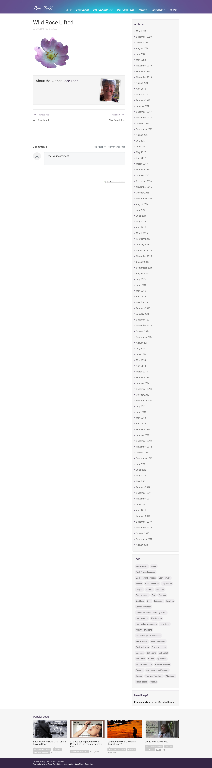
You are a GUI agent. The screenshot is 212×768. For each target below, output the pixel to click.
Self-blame (151, 653)
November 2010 (144, 527)
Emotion (149, 589)
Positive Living (142, 647)
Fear (153, 595)
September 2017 (144, 129)
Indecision (158, 601)
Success (139, 670)
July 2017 (141, 140)
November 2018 (144, 77)
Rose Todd (52, 29)
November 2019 (144, 65)
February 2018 (143, 100)
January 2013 (142, 435)
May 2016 (141, 221)
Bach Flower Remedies (146, 578)
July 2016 (141, 210)
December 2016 (144, 181)
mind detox (165, 624)
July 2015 (141, 279)
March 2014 (142, 371)
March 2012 (142, 481)
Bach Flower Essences (145, 572)
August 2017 (142, 135)
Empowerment (142, 595)
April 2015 (141, 296)
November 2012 (144, 446)
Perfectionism (142, 641)
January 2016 (142, 244)
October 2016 (142, 192)
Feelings (162, 595)
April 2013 (141, 423)
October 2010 (142, 533)
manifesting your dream (146, 624)
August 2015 (142, 273)
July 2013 (141, 406)
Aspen (153, 566)
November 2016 (144, 187)
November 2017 (144, 117)
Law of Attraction (143, 607)
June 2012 (141, 470)
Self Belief (163, 653)
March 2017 (142, 164)
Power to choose (159, 647)
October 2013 (142, 394)
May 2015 (141, 291)
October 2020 (142, 42)
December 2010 (144, 521)
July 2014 (141, 348)
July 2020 (141, 54)
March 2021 (142, 31)
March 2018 (142, 94)
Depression (167, 584)
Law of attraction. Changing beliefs (151, 612)
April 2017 (141, 158)
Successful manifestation (157, 670)
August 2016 (142, 204)
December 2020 (144, 37)
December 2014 (144, 319)
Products (143, 10)
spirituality (161, 659)
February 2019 (143, 71)
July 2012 (141, 464)
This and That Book (153, 676)
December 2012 (144, 441)
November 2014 (144, 325)
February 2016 (143, 239)
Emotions (160, 589)
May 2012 (141, 475)
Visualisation (141, 682)
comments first (116, 146)
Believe (139, 584)
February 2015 (143, 308)
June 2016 (141, 215)
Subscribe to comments (116, 182)
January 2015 (142, 314)
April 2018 (141, 88)
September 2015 (144, 267)
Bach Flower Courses (103, 10)
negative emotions (144, 630)
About (69, 10)
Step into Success (162, 664)
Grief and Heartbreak (41, 752)
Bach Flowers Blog (125, 10)
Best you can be (152, 584)
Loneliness (149, 750)
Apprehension (142, 566)
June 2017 (141, 146)
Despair (139, 589)
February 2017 (143, 169)
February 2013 (143, 429)
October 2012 (142, 452)
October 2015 (142, 262)
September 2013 (144, 400)
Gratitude (140, 601)
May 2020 (141, 60)
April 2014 (141, 366)
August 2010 (142, 545)
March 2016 (142, 233)
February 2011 (143, 516)
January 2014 (142, 383)
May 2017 (141, 152)
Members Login (158, 10)
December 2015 (144, 250)
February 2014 (143, 377)
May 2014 (141, 360)
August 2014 (142, 342)
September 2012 (144, 458)
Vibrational (170, 676)
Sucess (139, 676)
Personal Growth (158, 641)
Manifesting (156, 618)
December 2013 (144, 389)
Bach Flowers (82, 10)
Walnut (153, 682)
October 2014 (142, 331)
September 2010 (144, 539)
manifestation (142, 618)
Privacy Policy (38, 762)
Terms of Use (50, 762)
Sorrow (151, 659)
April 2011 (141, 510)
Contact (173, 10)
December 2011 (144, 493)
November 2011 (144, 498)
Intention (170, 601)
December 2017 (144, 112)
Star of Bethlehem (144, 664)
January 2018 (142, 106)
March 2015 (142, 302)
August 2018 (142, 83)
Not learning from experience (148, 635)
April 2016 (141, 227)
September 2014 (144, 337)
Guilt (149, 601)
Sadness (140, 653)
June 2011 (141, 504)
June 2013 (141, 412)
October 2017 (142, 123)
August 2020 (142, 48)
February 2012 (143, 487)
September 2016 (144, 198)
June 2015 (141, 285)
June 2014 (141, 354)
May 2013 (141, 418)
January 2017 (142, 175)
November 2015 (144, 256)
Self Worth (140, 659)
